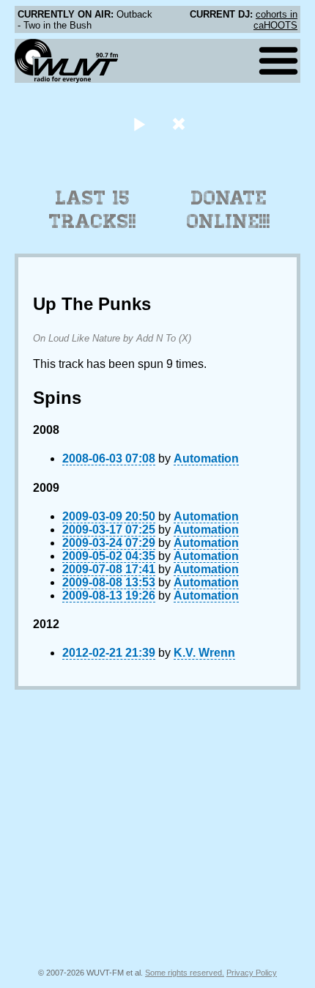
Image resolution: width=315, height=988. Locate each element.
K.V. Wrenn (204, 652)
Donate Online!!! (228, 209)
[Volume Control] (180, 123)
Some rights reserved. (184, 972)
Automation (206, 458)
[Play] (138, 123)
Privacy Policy (251, 972)
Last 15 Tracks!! (92, 209)
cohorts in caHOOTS (275, 20)
